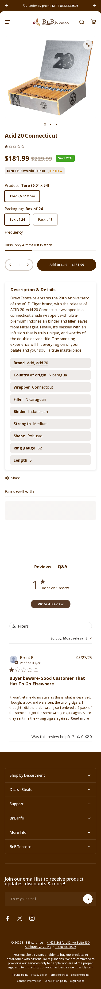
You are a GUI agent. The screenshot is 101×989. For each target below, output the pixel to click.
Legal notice (77, 980)
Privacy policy (39, 974)
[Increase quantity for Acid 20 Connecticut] (28, 264)
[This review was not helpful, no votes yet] (87, 736)
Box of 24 (17, 219)
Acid (30, 362)
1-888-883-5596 (65, 947)
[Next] (94, 5)
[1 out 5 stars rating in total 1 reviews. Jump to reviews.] (14, 146)
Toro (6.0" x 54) (22, 196)
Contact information (29, 980)
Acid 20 (42, 362)
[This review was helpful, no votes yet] (78, 736)
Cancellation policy (55, 980)
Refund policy (20, 974)
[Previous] (6, 5)
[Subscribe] (88, 899)
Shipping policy (80, 974)
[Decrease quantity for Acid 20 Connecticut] (10, 264)
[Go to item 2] (50, 124)
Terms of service (59, 974)
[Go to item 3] (56, 124)
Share (15, 478)
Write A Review (50, 604)
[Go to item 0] (45, 124)
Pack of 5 (45, 219)
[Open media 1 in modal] (88, 45)
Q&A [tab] (62, 566)
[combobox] (71, 638)
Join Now (55, 170)
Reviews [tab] (42, 567)
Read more (80, 718)
